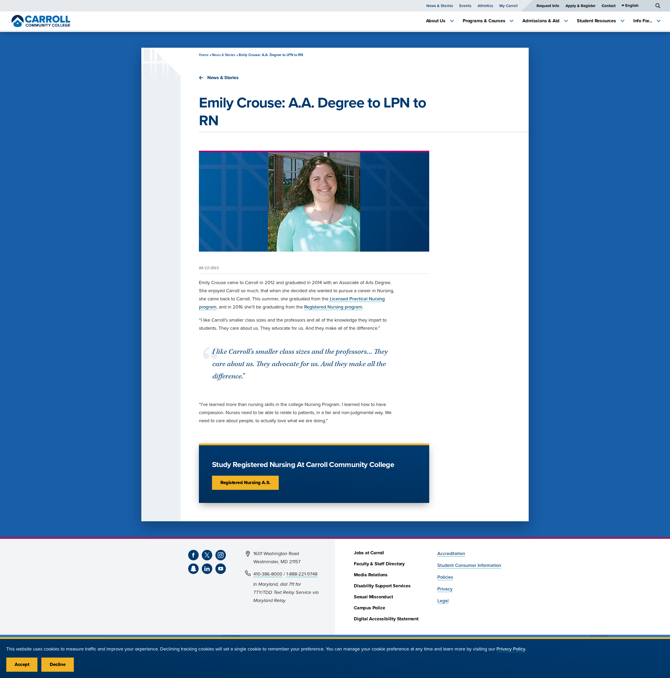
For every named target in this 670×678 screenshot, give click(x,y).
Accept (22, 664)
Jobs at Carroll (369, 553)
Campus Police (369, 608)
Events (465, 5)
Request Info (548, 5)
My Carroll (508, 5)
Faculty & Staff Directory (379, 564)
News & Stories (439, 5)
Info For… (642, 21)
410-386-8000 (267, 574)
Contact (609, 5)
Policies (445, 577)
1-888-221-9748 (301, 574)
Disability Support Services (382, 586)
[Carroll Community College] (41, 21)
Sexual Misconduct (373, 597)
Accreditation (451, 553)
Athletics (485, 5)
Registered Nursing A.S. (245, 482)
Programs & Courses (484, 21)
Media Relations (371, 575)
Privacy (445, 589)
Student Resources (596, 21)
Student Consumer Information (469, 565)
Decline (57, 664)
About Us (435, 21)
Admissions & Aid (541, 21)
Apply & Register (580, 5)
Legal (443, 601)
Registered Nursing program (333, 307)
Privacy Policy (510, 649)
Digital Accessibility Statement (386, 619)
